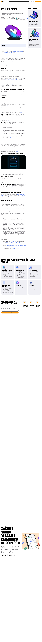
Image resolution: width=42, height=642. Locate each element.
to (11, 187)
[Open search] (33, 1)
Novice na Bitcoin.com (8, 52)
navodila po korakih (14, 173)
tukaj (12, 84)
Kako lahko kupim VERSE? (33, 39)
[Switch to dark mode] (31, 1)
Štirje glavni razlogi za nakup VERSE (12, 242)
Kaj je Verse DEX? (33, 21)
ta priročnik (21, 182)
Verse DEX (14, 143)
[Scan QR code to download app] (14, 555)
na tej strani (24, 197)
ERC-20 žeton (7, 203)
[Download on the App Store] (4, 555)
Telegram (18, 248)
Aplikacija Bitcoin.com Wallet (18, 51)
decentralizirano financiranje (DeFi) (11, 79)
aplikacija (23, 195)
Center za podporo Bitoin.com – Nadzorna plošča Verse (16, 245)
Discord (14, 248)
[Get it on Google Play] (10, 555)
